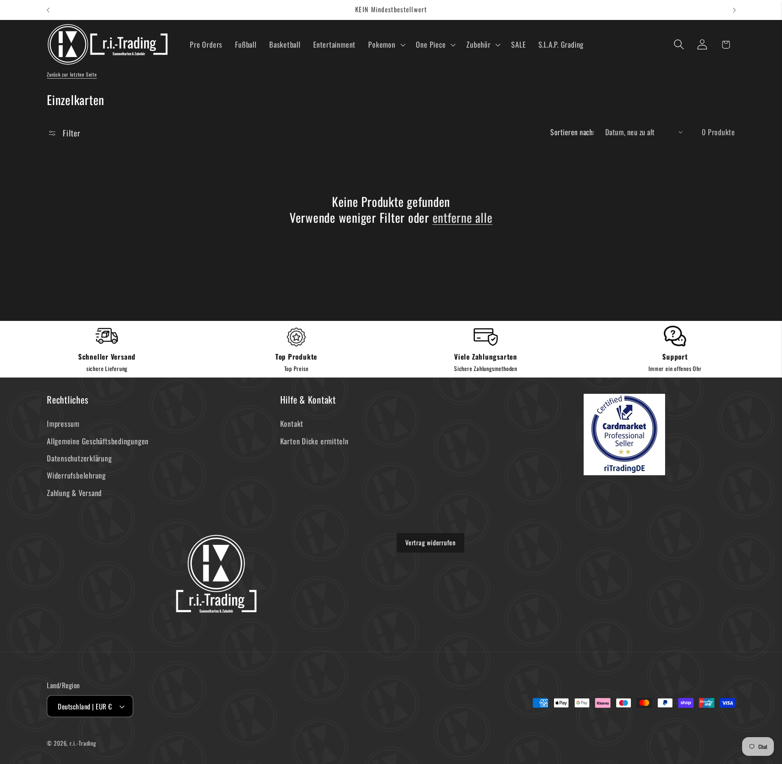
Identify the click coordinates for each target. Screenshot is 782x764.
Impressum (63, 423)
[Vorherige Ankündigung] (48, 10)
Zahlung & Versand (74, 492)
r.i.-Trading (83, 743)
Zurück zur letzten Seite (72, 74)
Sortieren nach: (572, 131)
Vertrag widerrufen (430, 542)
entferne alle (463, 217)
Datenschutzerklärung (79, 457)
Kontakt (291, 423)
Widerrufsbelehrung (76, 475)
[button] (386, 44)
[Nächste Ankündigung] (734, 10)
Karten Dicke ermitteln (314, 440)
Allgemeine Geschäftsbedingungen (98, 440)
